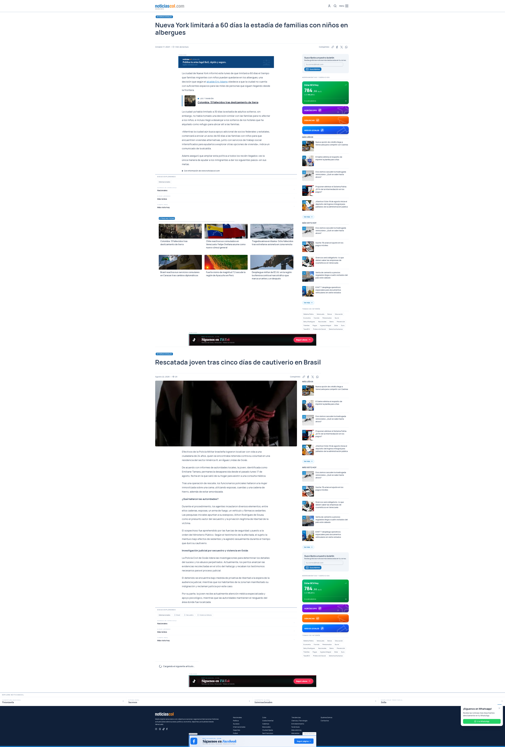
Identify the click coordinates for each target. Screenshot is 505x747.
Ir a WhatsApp (483, 721)
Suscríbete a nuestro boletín (319, 57)
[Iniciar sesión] (329, 6)
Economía (307, 318)
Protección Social (319, 329)
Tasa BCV (306, 329)
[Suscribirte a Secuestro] (185, 615)
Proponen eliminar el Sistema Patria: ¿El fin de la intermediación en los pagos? (331, 189)
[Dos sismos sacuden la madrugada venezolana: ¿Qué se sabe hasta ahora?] (308, 175)
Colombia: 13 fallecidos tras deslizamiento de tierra (228, 102)
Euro (342, 325)
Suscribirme (315, 69)
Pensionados (327, 318)
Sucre (337, 318)
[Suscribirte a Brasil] (175, 615)
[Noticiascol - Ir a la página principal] (169, 6)
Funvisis (316, 318)
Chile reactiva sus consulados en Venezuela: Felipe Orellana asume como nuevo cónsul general (226, 244)
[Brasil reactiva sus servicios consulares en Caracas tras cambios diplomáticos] (180, 262)
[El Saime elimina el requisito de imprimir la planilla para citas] (308, 161)
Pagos (315, 325)
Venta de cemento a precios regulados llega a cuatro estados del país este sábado (331, 275)
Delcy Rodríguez (309, 322)
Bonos (329, 314)
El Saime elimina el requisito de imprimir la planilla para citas (328, 158)
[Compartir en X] (341, 47)
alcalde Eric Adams (217, 81)
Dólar (336, 325)
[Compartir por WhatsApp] (346, 47)
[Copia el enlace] (332, 47)
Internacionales (164, 17)
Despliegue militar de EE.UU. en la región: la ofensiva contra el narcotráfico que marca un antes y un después (272, 275)
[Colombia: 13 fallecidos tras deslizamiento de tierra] (190, 100)
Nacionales (322, 322)
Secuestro (189, 615)
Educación (339, 314)
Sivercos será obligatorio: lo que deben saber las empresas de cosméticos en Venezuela (329, 260)
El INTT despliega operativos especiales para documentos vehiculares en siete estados (328, 290)
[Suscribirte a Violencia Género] (198, 615)
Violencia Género (206, 615)
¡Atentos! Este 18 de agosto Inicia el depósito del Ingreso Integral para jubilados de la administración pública (331, 204)
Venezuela (320, 314)
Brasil (178, 615)
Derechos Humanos (336, 329)
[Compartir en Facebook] (337, 47)
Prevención (341, 322)
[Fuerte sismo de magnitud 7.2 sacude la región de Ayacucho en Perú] (226, 262)
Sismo (331, 322)
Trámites (306, 325)
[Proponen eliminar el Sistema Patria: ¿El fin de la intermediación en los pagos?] (308, 190)
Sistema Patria (308, 314)
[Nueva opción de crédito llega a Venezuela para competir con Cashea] (308, 146)
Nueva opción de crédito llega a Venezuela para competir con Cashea (331, 143)
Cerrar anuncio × (309, 734)
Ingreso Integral (325, 325)
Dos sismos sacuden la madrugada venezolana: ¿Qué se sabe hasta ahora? (330, 174)
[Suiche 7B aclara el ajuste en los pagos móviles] (308, 246)
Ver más (307, 217)
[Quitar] (499, 708)
